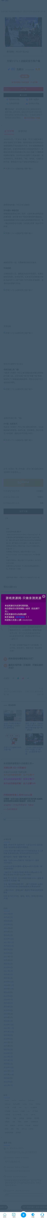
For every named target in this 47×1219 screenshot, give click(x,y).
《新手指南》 (20, 617)
